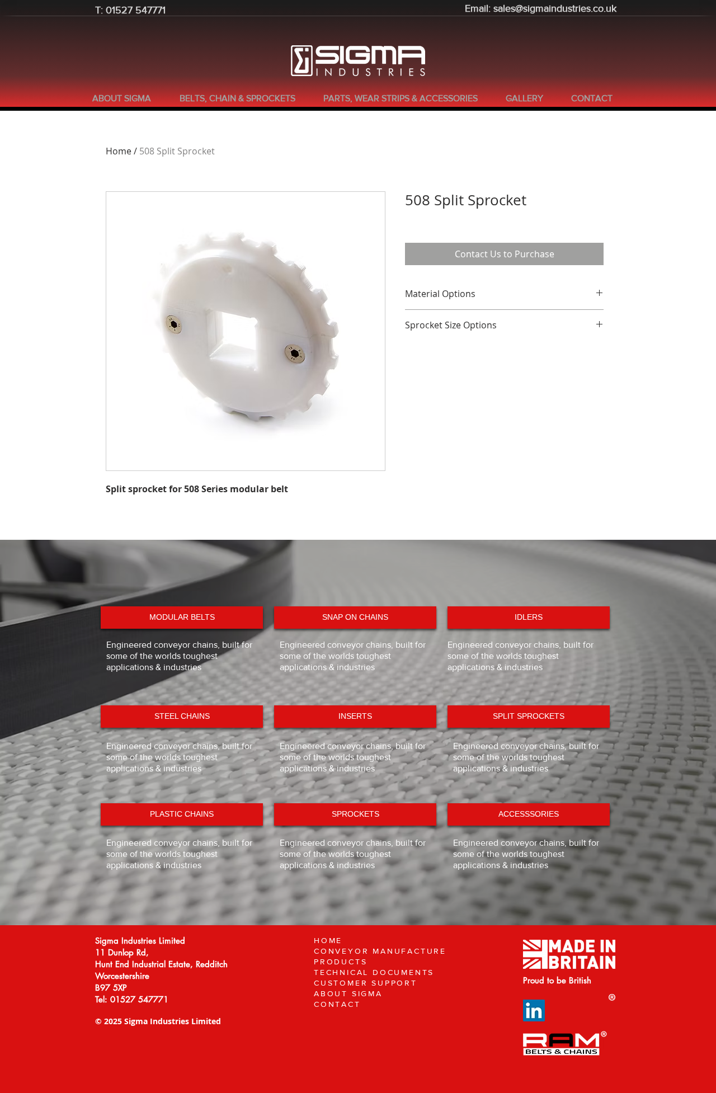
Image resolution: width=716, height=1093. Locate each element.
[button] (243, 98)
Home (118, 151)
